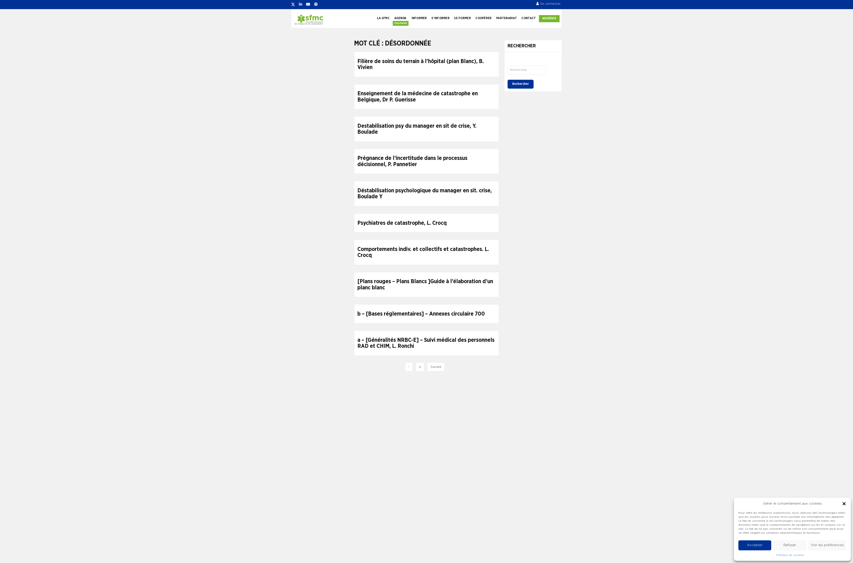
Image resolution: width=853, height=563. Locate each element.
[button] (844, 503)
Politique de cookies (790, 555)
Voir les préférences (827, 545)
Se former (462, 18)
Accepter (755, 545)
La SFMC (383, 18)
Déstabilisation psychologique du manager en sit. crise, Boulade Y (424, 194)
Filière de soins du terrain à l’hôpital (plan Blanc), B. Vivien (420, 64)
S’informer (440, 18)
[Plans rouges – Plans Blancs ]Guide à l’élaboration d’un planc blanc (425, 284)
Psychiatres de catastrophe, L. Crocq (402, 223)
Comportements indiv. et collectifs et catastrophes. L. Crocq (423, 252)
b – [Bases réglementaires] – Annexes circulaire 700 (421, 314)
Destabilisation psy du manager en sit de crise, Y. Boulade (416, 129)
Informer (419, 18)
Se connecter (550, 3)
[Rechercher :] (527, 70)
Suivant (435, 366)
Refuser (789, 545)
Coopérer (483, 18)
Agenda (400, 18)
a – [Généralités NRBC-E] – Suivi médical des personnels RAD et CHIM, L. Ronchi (425, 343)
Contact (528, 18)
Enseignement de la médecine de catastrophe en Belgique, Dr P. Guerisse (417, 97)
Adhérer (549, 18)
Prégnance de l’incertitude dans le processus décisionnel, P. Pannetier (412, 161)
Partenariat (506, 18)
